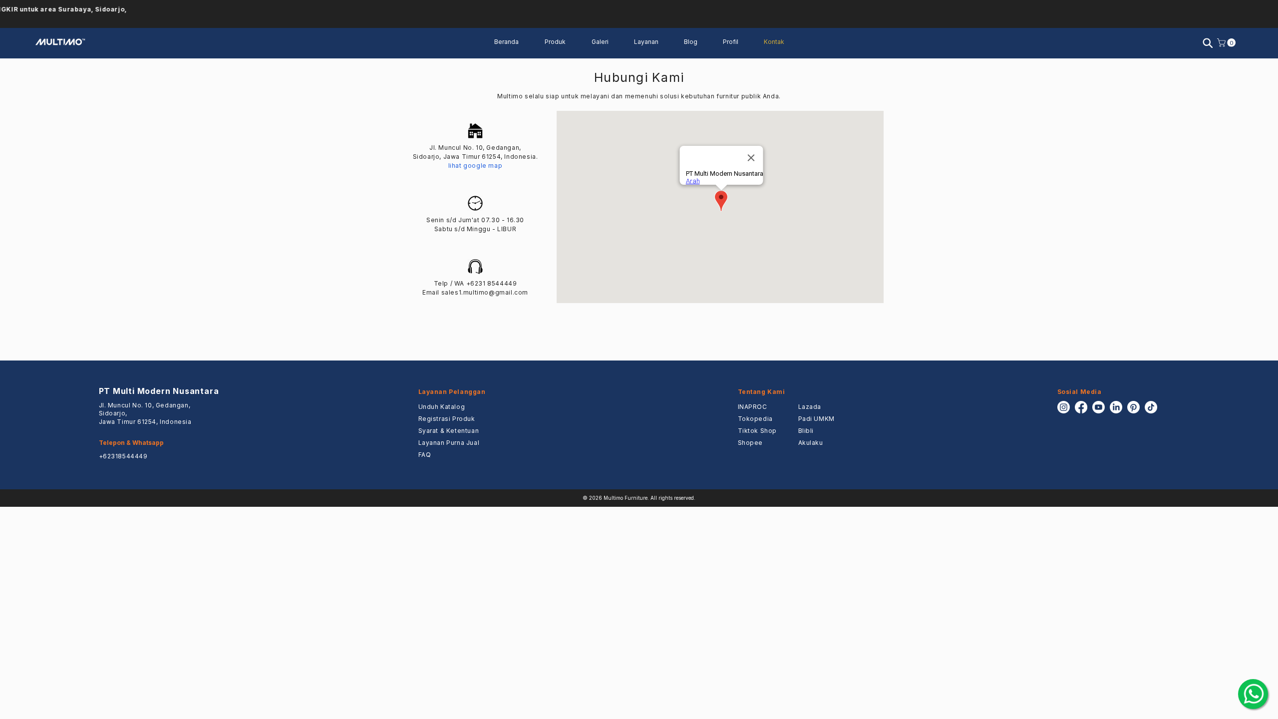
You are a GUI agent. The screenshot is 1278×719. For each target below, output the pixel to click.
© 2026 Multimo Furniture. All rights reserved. (639, 498)
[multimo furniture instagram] (1063, 407)
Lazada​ (810, 406)
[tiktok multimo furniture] (1151, 407)
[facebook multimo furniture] (1081, 407)
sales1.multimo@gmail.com (484, 292)
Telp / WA (450, 283)
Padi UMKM (816, 418)
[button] (651, 41)
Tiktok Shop (757, 430)
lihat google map (475, 165)
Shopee (750, 442)
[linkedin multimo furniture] (1116, 407)
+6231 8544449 (491, 283)
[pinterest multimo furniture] (1133, 407)
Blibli (806, 430)
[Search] (1208, 43)
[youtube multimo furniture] (1098, 407)
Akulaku (810, 442)
